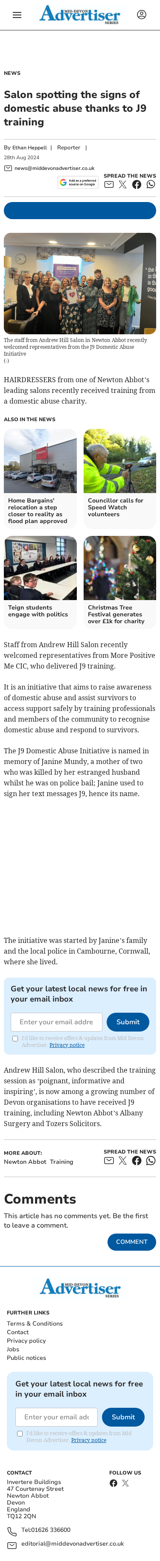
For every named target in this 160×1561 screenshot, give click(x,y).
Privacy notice (66, 1045)
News (12, 73)
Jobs (13, 1349)
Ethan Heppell (29, 147)
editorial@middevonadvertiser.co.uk (72, 1544)
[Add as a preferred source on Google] (78, 182)
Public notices (26, 1358)
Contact (18, 1332)
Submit (128, 1022)
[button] (17, 15)
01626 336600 (50, 1530)
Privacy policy (26, 1341)
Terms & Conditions (35, 1324)
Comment (132, 1242)
